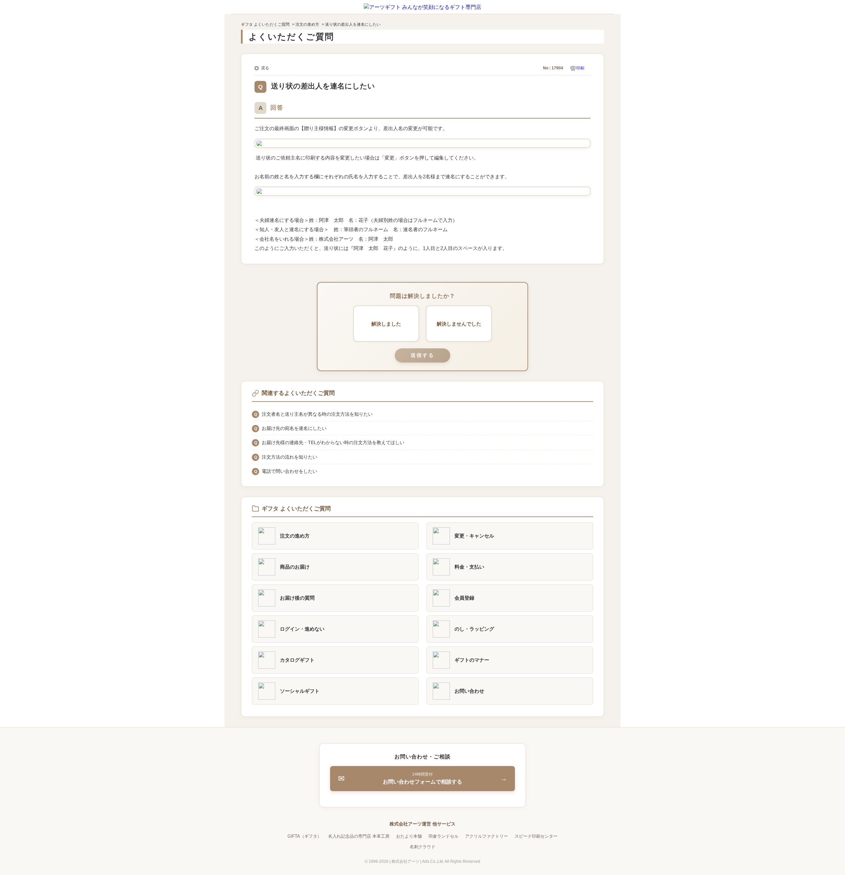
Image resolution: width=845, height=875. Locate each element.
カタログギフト (297, 660)
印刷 (580, 68)
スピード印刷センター (536, 836)
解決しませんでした (459, 324)
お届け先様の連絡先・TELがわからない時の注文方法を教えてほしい (333, 442)
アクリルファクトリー (486, 836)
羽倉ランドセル (443, 836)
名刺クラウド (422, 846)
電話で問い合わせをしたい (289, 471)
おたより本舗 (409, 836)
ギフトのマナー (472, 660)
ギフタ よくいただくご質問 (265, 24)
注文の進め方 (307, 24)
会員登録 (464, 598)
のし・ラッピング (474, 629)
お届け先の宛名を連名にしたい (294, 428)
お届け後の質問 (297, 598)
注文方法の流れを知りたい (289, 457)
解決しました (386, 324)
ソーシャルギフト (300, 691)
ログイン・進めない (302, 629)
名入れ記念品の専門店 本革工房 (358, 836)
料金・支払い (469, 567)
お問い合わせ (469, 691)
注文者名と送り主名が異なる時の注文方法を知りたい (317, 414)
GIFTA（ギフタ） (304, 836)
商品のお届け (295, 567)
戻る (265, 68)
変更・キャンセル (474, 536)
